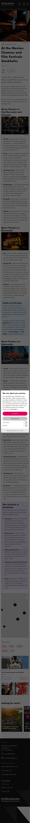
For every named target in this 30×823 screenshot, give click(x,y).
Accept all (15, 413)
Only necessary (15, 418)
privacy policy (13, 409)
